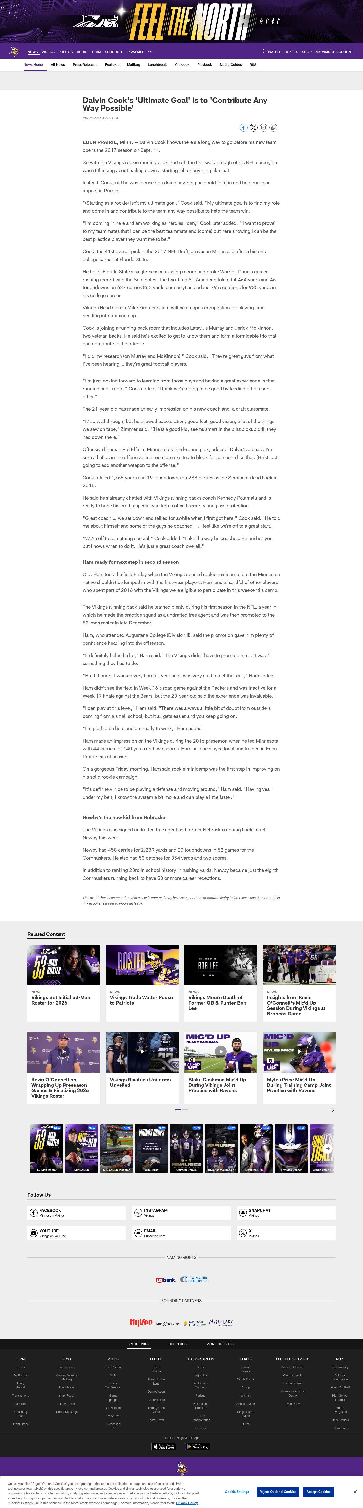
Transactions (20, 1395)
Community (340, 1367)
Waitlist (246, 1395)
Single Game (245, 1379)
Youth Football (340, 1387)
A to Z (201, 1367)
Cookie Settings (237, 1492)
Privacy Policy (187, 1503)
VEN (113, 1375)
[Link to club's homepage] (14, 51)
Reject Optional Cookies (278, 1492)
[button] (178, 1110)
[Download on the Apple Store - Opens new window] (164, 1447)
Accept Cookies (319, 1492)
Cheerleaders (156, 1399)
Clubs (246, 1424)
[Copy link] (273, 128)
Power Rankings (67, 1411)
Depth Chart (21, 1375)
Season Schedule (292, 1367)
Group (246, 1387)
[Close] (355, 1492)
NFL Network (113, 1407)
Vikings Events (292, 1375)
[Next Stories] (328, 1149)
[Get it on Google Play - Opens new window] (198, 1449)
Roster (21, 1367)
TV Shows (113, 1415)
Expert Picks (67, 1403)
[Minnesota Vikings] (181, 1469)
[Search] (264, 51)
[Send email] (263, 130)
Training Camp (292, 1383)
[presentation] (334, 1110)
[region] (181, 1492)
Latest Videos (113, 1367)
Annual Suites (245, 1403)
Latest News (67, 1367)
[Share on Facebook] (244, 130)
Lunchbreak (66, 1387)
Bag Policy (201, 1375)
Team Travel (156, 1420)
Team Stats (20, 1403)
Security (200, 1428)
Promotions (340, 1428)
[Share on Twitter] (254, 130)
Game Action (156, 1391)
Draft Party (293, 1403)
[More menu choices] (150, 51)
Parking (201, 1395)
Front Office (21, 1424)
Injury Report (66, 1395)
